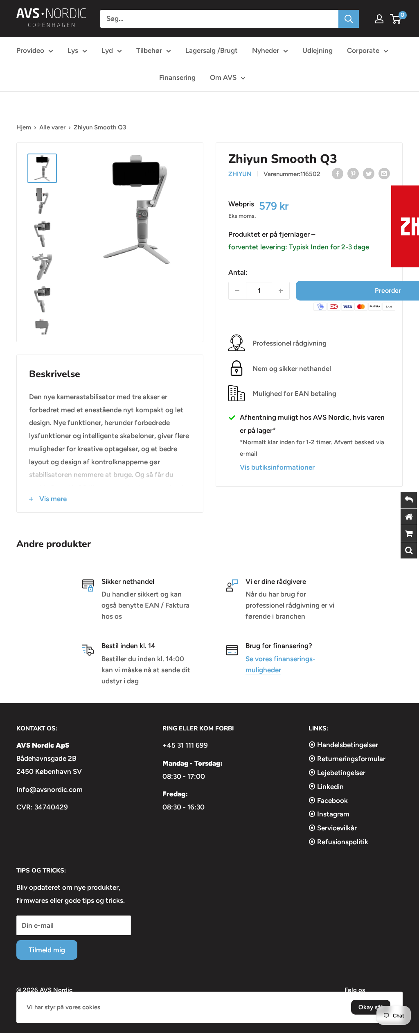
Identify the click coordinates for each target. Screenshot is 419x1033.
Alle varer (52, 127)
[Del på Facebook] (337, 173)
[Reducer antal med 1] (237, 290)
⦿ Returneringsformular (347, 759)
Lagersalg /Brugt (211, 50)
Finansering (177, 77)
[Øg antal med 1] (280, 290)
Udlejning (317, 50)
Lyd (107, 50)
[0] (396, 19)
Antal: (238, 272)
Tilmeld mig (47, 950)
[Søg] (348, 19)
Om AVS (223, 77)
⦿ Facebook (328, 800)
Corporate (363, 50)
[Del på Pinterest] (353, 173)
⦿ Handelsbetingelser (343, 745)
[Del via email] (384, 173)
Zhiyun (240, 174)
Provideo (30, 50)
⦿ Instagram (329, 814)
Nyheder (265, 50)
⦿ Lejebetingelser (337, 773)
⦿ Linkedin (326, 786)
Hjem (23, 127)
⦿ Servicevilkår (333, 828)
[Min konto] (379, 18)
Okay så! (370, 1007)
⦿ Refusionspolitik (338, 842)
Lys (73, 50)
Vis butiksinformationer (277, 467)
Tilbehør (149, 50)
